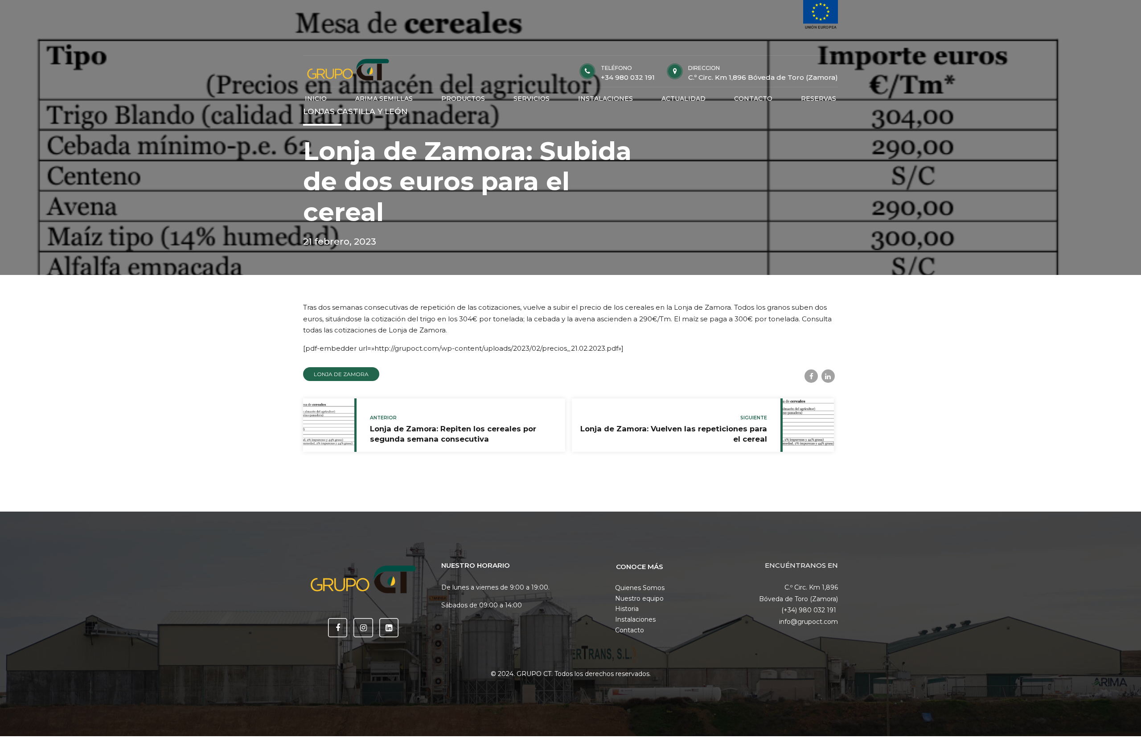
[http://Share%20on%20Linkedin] (828, 376)
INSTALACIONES (605, 98)
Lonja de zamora (341, 374)
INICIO (316, 98)
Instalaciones (635, 619)
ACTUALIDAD (683, 98)
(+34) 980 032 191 (809, 610)
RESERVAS (818, 98)
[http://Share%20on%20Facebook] (811, 376)
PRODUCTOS (463, 98)
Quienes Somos (640, 588)
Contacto (629, 630)
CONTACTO (753, 98)
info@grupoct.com (808, 622)
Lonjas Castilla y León (355, 111)
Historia (627, 609)
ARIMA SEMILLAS (384, 98)
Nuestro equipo (639, 598)
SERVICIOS (531, 98)
